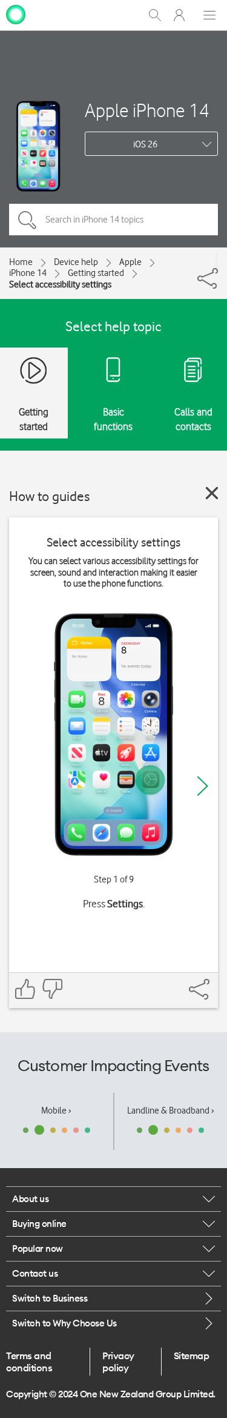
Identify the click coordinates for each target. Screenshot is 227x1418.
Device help (76, 262)
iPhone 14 (28, 272)
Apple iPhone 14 (147, 110)
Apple (130, 262)
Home (21, 262)
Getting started (96, 272)
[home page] (15, 13)
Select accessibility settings (60, 284)
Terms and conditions (29, 1361)
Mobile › (56, 1110)
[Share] (216, 261)
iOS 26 (145, 144)
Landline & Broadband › (170, 1110)
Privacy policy (118, 1361)
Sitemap (191, 1355)
